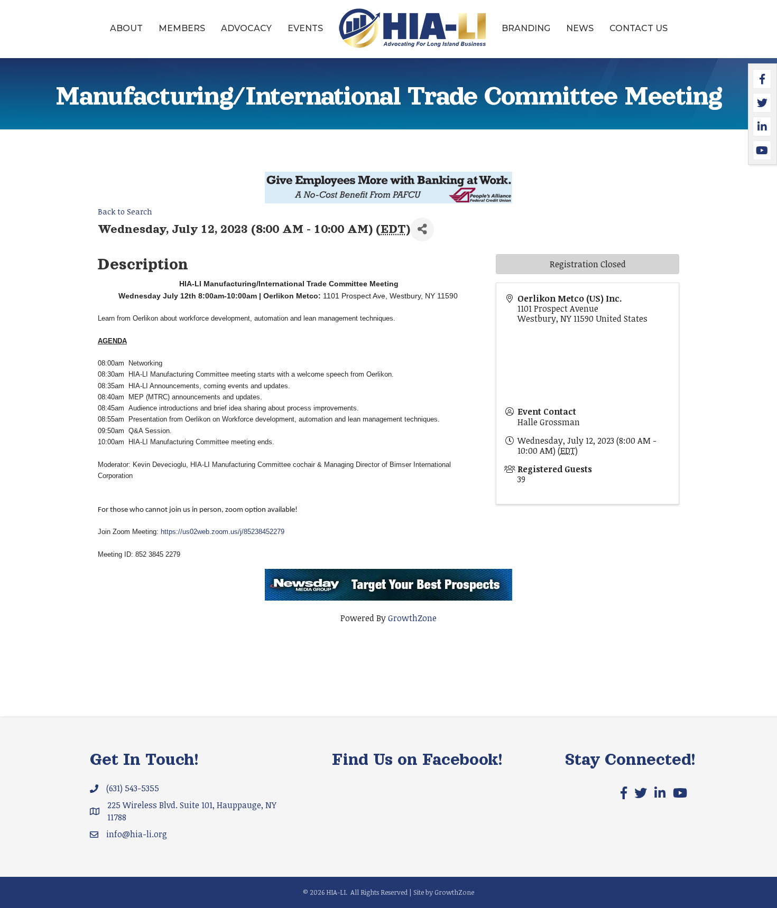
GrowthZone (412, 618)
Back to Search (125, 212)
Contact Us (638, 28)
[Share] (422, 229)
